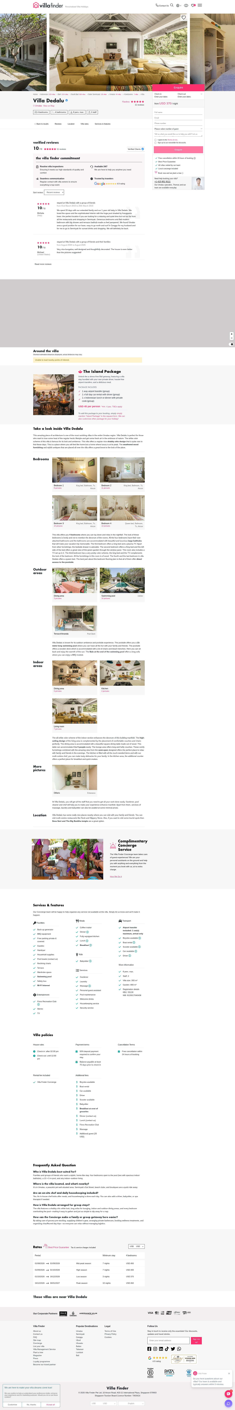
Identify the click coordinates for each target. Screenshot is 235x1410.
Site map (37, 1340)
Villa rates (85, 124)
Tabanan (80, 1349)
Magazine (37, 1355)
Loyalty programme (41, 1361)
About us (37, 1331)
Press (35, 1358)
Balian (78, 1346)
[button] (89, 429)
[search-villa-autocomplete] (172, 5)
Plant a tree (38, 1352)
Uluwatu (79, 1343)
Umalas (38, 106)
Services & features (102, 124)
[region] (117, 313)
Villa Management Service (44, 1349)
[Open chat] (228, 1403)
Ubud (78, 1340)
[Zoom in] (232, 334)
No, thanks (31, 1404)
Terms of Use (172, 140)
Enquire (178, 150)
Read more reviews (43, 264)
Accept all (50, 1404)
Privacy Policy (110, 1334)
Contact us (37, 1334)
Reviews (58, 124)
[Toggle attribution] (232, 344)
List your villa (38, 1346)
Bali (77, 1355)
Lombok (79, 1352)
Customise (12, 1404)
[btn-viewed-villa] (186, 5)
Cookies (108, 1337)
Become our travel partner (44, 1364)
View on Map (48, 106)
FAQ (35, 1337)
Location (71, 124)
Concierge (37, 1343)
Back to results (42, 124)
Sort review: (38, 192)
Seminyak (80, 1334)
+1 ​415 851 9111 (162, 181)
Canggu (79, 1337)
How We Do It (116, 876)
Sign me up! (196, 1340)
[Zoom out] (232, 338)
